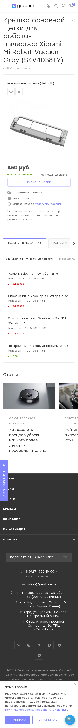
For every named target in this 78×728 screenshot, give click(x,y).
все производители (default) (30, 83)
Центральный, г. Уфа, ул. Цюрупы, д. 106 (38, 345)
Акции (8, 488)
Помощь (10, 539)
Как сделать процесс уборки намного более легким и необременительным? (30, 440)
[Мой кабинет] (63, 6)
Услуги (9, 498)
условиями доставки (49, 204)
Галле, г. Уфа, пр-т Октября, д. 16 (33, 273)
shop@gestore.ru (42, 584)
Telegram (39, 645)
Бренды (9, 508)
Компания (11, 519)
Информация (14, 529)
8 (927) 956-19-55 (40, 571)
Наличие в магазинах (24, 243)
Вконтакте (18, 645)
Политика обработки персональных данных (36, 709)
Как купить (62, 243)
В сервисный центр (4, 479)
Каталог (10, 478)
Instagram (29, 645)
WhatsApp (59, 645)
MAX (49, 645)
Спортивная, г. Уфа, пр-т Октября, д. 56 (38, 296)
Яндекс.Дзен (39, 655)
